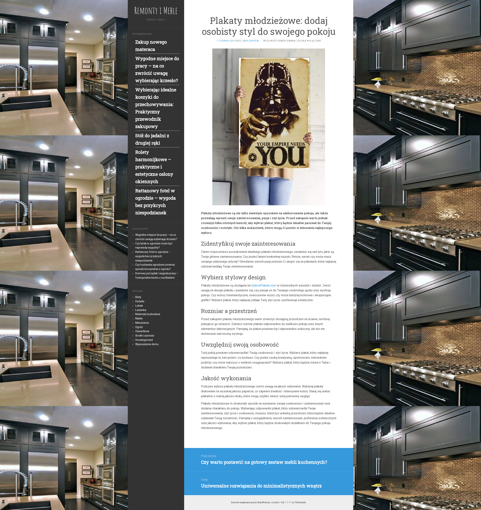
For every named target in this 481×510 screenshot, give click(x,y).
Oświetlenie (142, 331)
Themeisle (300, 502)
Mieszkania (142, 322)
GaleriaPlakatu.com (263, 285)
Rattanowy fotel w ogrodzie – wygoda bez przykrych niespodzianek (152, 256)
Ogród (139, 327)
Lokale (139, 305)
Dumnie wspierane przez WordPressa (250, 502)
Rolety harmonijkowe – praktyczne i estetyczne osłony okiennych (154, 166)
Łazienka (140, 309)
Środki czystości (144, 335)
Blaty (138, 297)
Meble (139, 318)
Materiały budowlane (147, 314)
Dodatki (139, 301)
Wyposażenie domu (147, 344)
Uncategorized (144, 339)
